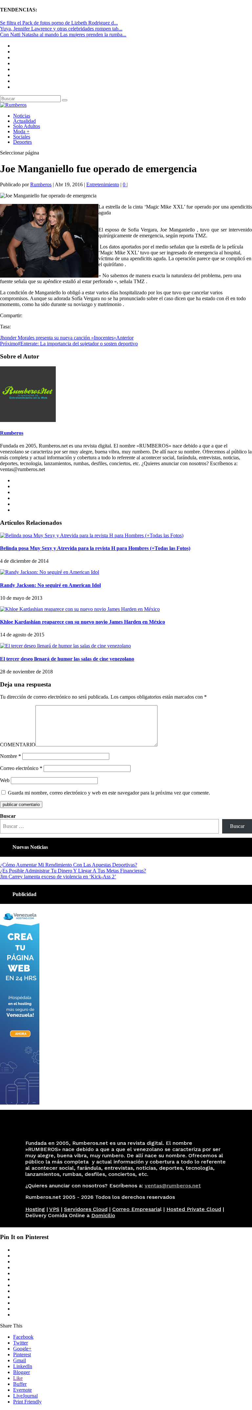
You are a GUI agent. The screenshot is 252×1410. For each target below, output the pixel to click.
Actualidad (24, 121)
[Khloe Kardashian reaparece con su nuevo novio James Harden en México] (80, 609)
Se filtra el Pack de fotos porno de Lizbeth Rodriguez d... (59, 23)
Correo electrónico (21, 768)
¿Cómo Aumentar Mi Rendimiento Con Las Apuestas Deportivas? (68, 865)
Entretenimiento (102, 184)
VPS (54, 1209)
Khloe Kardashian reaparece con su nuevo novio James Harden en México (82, 622)
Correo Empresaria (136, 1209)
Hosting (35, 1209)
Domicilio (103, 1215)
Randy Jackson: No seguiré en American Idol (50, 585)
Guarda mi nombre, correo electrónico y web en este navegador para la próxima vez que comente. (109, 793)
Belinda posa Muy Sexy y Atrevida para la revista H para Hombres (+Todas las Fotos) (95, 548)
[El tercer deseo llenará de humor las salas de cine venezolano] (65, 646)
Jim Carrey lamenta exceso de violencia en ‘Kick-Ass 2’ (58, 876)
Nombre (10, 756)
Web (5, 780)
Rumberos (41, 184)
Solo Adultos (26, 126)
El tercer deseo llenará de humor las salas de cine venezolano (67, 659)
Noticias (21, 116)
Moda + (21, 131)
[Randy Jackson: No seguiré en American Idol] (49, 572)
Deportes (22, 142)
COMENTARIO (17, 744)
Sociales (21, 136)
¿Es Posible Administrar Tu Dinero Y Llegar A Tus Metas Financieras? (73, 870)
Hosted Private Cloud (193, 1209)
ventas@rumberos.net (173, 1185)
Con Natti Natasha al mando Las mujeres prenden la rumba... (63, 34)
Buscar (8, 816)
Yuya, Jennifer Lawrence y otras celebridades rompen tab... (61, 28)
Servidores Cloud (86, 1209)
